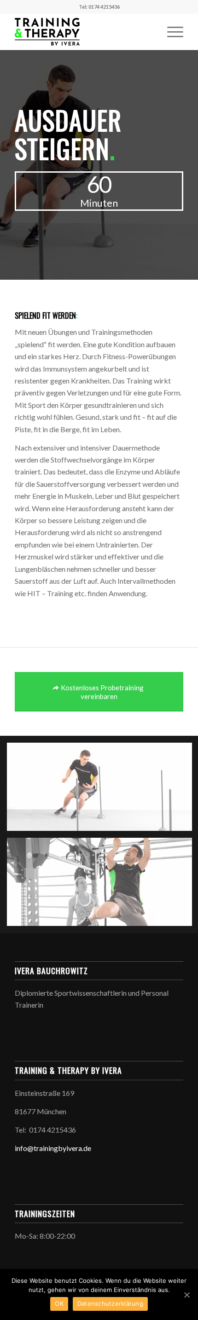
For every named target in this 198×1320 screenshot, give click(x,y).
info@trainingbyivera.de (53, 1148)
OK (59, 1303)
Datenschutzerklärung (110, 1303)
